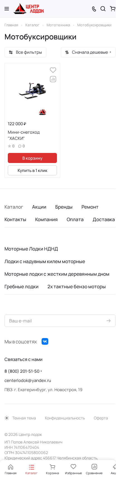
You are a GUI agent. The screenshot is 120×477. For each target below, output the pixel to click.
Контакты (15, 219)
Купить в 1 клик (32, 170)
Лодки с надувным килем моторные (44, 261)
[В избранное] (53, 70)
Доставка (104, 219)
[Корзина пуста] (113, 8)
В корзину (32, 158)
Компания (46, 219)
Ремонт (90, 207)
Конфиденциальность (65, 418)
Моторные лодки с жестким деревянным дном (56, 274)
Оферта (101, 418)
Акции (39, 207)
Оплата (75, 219)
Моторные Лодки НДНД (31, 248)
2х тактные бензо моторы (76, 286)
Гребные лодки (21, 286)
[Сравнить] (53, 79)
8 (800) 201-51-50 (21, 371)
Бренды (64, 207)
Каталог (13, 207)
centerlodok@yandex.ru (27, 380)
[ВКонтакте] (45, 341)
